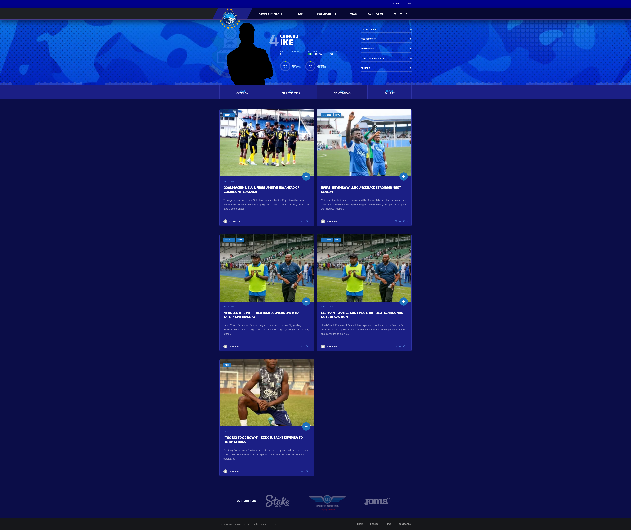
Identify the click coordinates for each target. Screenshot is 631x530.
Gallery (389, 92)
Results (374, 524)
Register (397, 4)
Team (299, 13)
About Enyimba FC (270, 13)
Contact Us (376, 13)
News (353, 13)
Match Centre (326, 13)
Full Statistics (291, 92)
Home (360, 524)
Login (409, 4)
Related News (342, 92)
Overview (242, 92)
